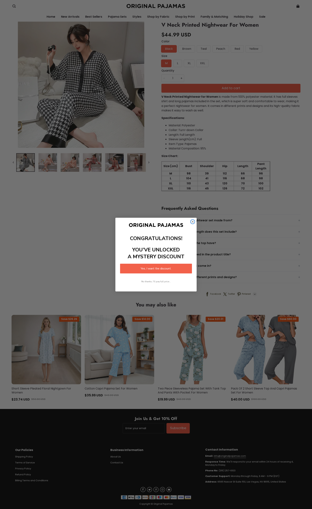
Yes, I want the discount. (156, 269)
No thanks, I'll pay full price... (156, 281)
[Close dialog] (192, 222)
